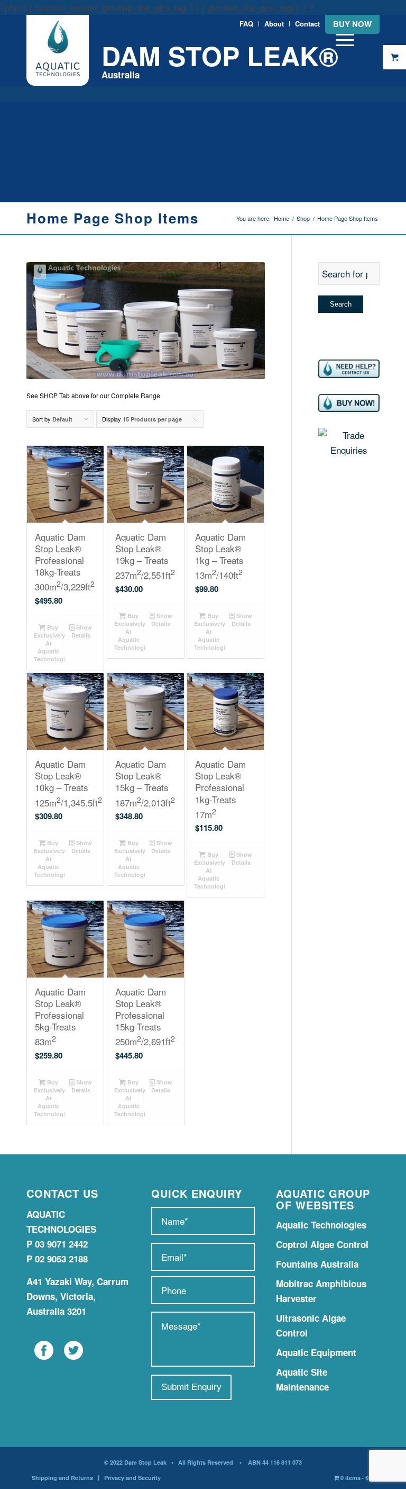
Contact (307, 24)
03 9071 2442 (61, 1243)
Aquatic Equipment (316, 1352)
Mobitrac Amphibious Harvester (321, 1291)
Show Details (82, 631)
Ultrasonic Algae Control (311, 1325)
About (274, 24)
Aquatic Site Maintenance (302, 1379)
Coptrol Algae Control (322, 1244)
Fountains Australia (317, 1264)
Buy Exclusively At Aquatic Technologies (49, 643)
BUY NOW (352, 24)
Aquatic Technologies (321, 1224)
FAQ (246, 24)
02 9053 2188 (61, 1258)
